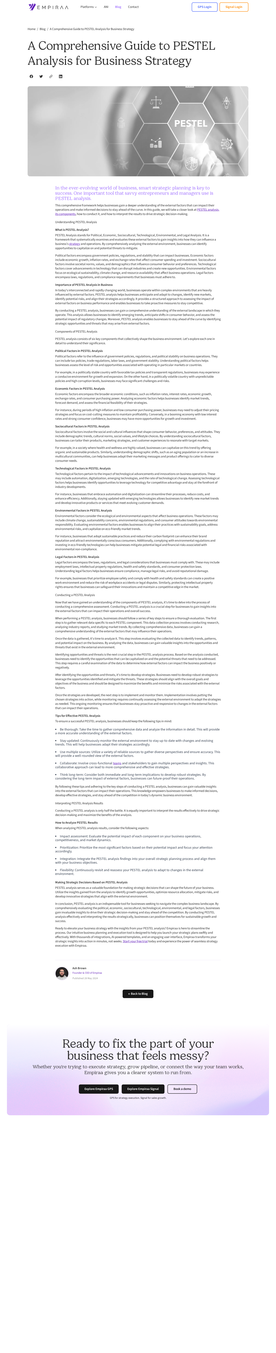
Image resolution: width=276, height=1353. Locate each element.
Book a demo (182, 1089)
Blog (118, 7)
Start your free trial (135, 941)
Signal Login (233, 7)
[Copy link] (51, 76)
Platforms (87, 7)
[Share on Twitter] (41, 76)
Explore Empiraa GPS (98, 1089)
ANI (106, 7)
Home (31, 29)
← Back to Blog (138, 994)
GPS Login (205, 7)
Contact (133, 7)
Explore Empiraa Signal (143, 1089)
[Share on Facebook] (31, 76)
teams (117, 763)
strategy (74, 244)
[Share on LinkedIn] (60, 76)
